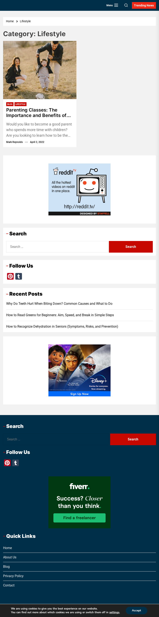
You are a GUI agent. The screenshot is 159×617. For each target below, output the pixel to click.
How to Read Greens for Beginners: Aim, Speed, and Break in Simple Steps (60, 315)
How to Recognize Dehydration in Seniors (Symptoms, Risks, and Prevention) (62, 326)
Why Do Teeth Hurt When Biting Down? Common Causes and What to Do (59, 304)
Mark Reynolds (14, 142)
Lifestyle (20, 104)
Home (7, 548)
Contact (8, 585)
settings (114, 612)
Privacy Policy (13, 576)
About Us (9, 557)
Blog (9, 104)
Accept (136, 610)
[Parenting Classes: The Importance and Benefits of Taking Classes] (39, 70)
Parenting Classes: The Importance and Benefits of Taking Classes (36, 112)
